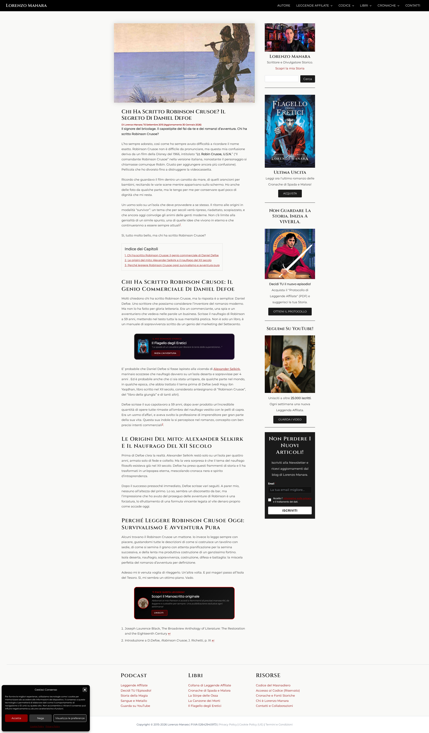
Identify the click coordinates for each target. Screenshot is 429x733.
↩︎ (169, 633)
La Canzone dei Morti (204, 701)
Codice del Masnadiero (273, 685)
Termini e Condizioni (279, 724)
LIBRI (364, 5)
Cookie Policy (37, 726)
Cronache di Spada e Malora (209, 690)
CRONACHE (387, 5)
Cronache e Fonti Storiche (275, 695)
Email (272, 483)
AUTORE (283, 5)
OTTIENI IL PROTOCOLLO (290, 311)
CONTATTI (412, 5)
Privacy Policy (53, 726)
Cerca (307, 79)
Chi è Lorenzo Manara (272, 701)
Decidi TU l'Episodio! (136, 690)
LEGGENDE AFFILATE (312, 5)
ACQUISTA (290, 193)
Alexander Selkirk (226, 369)
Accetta (16, 718)
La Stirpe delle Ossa (203, 695)
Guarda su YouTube (135, 706)
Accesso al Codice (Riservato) (278, 690)
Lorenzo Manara (26, 6)
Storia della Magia (134, 695)
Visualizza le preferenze (70, 718)
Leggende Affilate (134, 685)
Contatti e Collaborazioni (274, 706)
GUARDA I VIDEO (289, 419)
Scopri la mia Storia (289, 68)
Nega (40, 718)
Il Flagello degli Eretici (204, 706)
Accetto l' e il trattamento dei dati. (292, 500)
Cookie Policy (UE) (251, 724)
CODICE (345, 5)
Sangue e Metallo (134, 701)
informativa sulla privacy (297, 498)
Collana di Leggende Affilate (209, 685)
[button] (84, 689)
